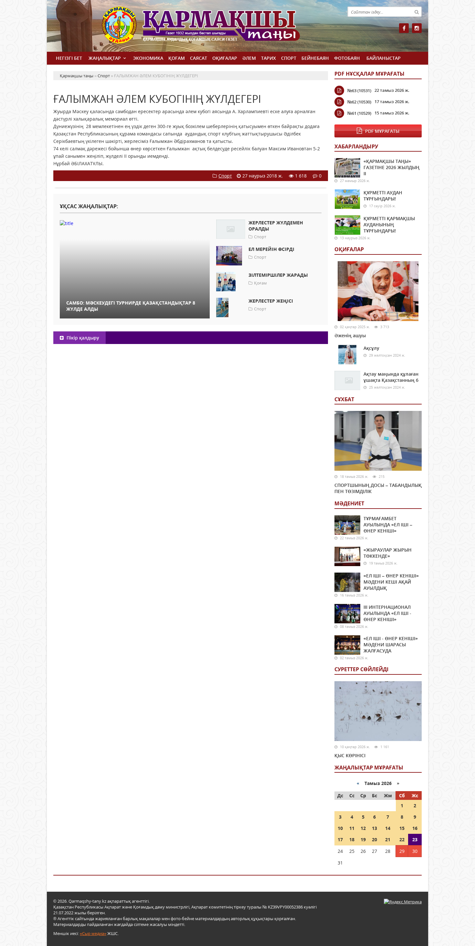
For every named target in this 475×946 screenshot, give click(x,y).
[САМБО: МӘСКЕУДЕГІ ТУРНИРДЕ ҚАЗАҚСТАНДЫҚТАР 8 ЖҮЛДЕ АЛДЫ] (135, 223)
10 (340, 828)
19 (363, 839)
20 (374, 839)
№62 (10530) (359, 102)
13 (374, 828)
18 (351, 839)
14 (387, 828)
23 (414, 839)
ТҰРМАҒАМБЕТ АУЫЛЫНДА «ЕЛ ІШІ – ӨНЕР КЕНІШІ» (388, 524)
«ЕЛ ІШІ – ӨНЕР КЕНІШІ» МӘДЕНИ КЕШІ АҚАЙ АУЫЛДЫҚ (391, 582)
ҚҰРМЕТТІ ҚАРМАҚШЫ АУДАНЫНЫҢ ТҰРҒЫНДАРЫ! (389, 224)
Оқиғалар (224, 58)
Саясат (198, 58)
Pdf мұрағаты (382, 131)
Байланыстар (383, 58)
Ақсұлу (371, 348)
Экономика (148, 58)
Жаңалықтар (105, 58)
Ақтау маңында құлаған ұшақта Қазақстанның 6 (391, 377)
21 (387, 839)
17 (340, 839)
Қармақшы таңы (215, 28)
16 (414, 828)
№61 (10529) (359, 113)
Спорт (288, 58)
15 (402, 828)
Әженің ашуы (350, 335)
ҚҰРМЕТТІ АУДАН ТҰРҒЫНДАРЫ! (383, 195)
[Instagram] (417, 28)
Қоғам (176, 58)
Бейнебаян (315, 58)
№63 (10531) (359, 90)
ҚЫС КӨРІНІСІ (349, 755)
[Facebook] (404, 28)
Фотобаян (347, 58)
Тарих (268, 58)
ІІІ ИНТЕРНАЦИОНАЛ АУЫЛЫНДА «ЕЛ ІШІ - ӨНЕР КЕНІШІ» (387, 613)
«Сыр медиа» (93, 933)
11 (351, 828)
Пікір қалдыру (82, 338)
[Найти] (416, 11)
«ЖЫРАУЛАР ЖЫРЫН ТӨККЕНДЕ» (388, 553)
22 (402, 839)
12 (363, 828)
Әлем (249, 58)
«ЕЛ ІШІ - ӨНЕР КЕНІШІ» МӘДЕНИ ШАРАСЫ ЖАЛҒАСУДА (391, 644)
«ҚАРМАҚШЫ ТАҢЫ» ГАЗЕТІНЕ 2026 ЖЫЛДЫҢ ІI (391, 167)
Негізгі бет (69, 58)
